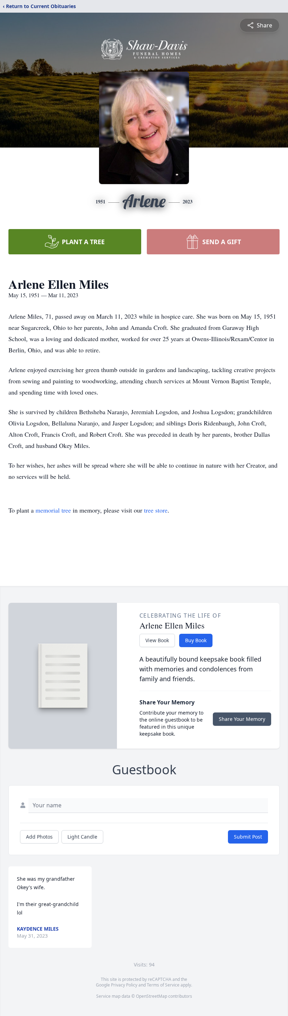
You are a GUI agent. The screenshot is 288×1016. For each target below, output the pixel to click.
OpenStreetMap (151, 996)
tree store (156, 510)
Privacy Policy (124, 985)
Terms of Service (163, 985)
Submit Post (248, 836)
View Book (157, 640)
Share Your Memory (242, 719)
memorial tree (53, 510)
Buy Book (196, 640)
